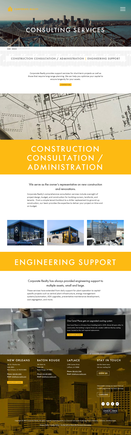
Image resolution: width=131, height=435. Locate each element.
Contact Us (65, 85)
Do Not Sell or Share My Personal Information (76, 425)
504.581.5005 (16, 374)
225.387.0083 (46, 374)
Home (9, 49)
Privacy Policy (44, 425)
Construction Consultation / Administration (47, 58)
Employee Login (15, 382)
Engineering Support (104, 58)
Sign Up (103, 373)
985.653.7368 (76, 371)
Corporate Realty (23, 8)
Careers (103, 394)
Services (14, 49)
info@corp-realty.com (19, 377)
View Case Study (75, 335)
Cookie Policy (54, 425)
